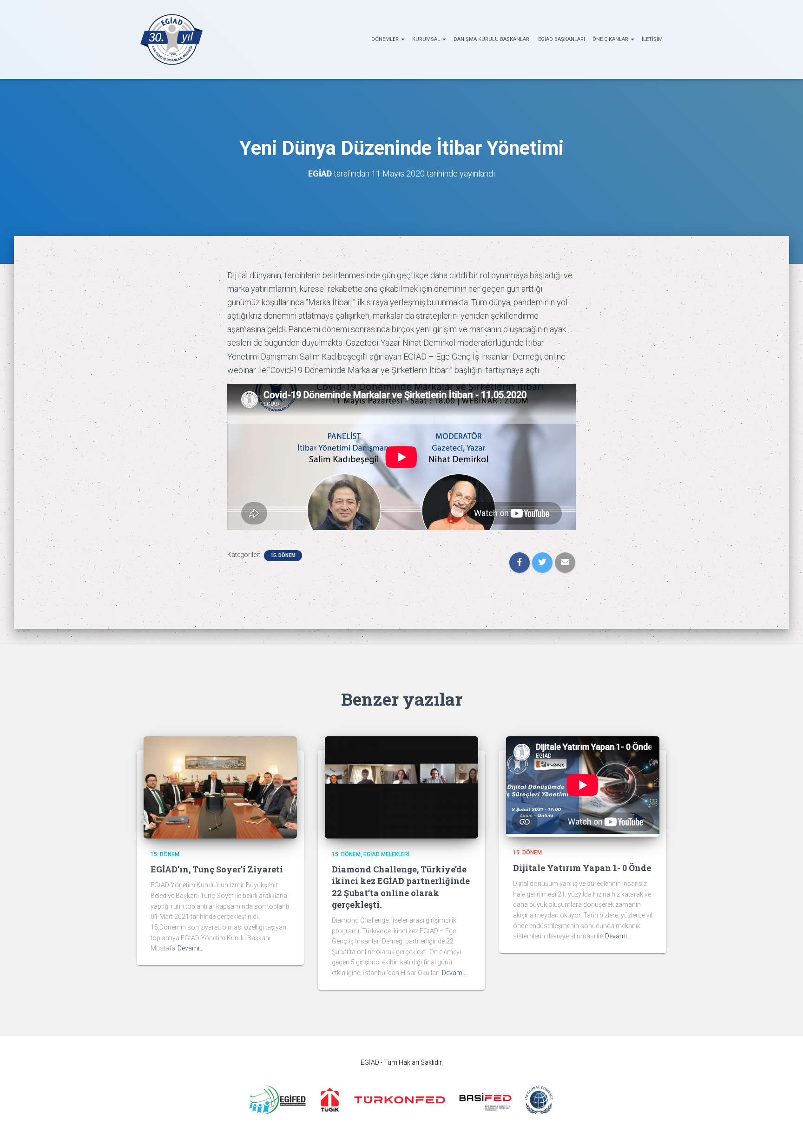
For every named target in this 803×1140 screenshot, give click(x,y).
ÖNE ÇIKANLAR (611, 39)
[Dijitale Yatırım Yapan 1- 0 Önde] (582, 831)
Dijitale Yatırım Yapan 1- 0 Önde (582, 867)
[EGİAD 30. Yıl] (171, 39)
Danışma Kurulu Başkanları (492, 39)
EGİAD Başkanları (561, 39)
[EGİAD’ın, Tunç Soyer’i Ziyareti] (220, 786)
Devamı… (191, 948)
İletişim (652, 39)
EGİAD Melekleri (386, 854)
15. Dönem (283, 555)
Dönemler (385, 39)
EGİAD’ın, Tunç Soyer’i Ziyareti (217, 869)
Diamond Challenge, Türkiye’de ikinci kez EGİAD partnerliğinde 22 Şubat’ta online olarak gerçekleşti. (401, 887)
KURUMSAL (426, 39)
